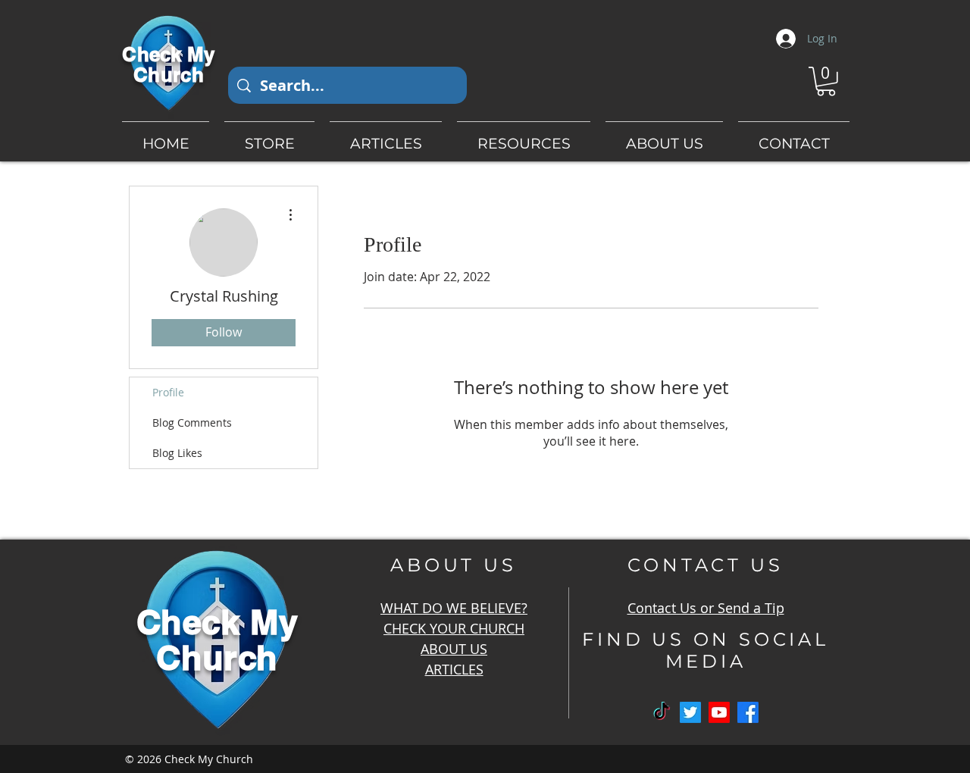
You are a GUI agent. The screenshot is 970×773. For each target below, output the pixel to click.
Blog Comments (192, 422)
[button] (826, 81)
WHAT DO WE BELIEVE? (453, 608)
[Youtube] (719, 712)
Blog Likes (177, 453)
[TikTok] (661, 712)
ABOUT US (454, 649)
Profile (168, 392)
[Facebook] (748, 712)
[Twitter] (690, 712)
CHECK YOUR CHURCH (453, 628)
